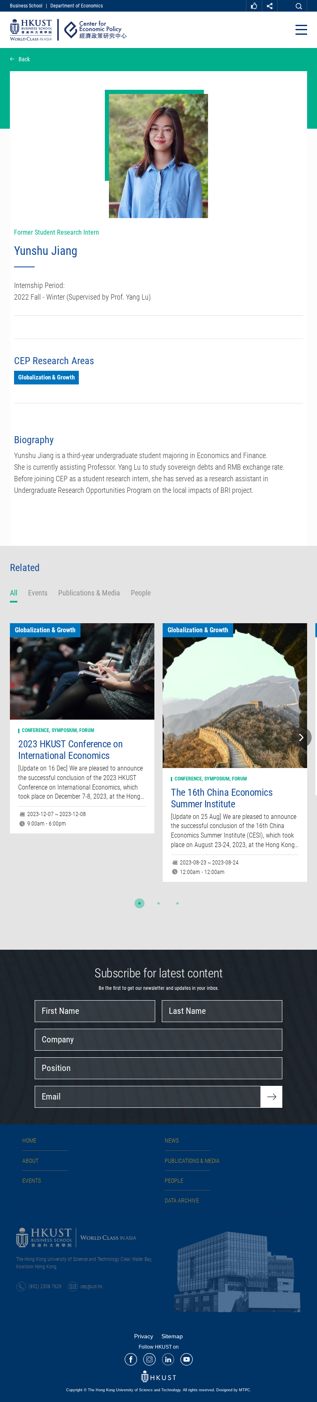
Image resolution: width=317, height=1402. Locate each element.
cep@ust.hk (91, 1286)
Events (31, 1180)
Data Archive (182, 1200)
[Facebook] (131, 1359)
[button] (139, 903)
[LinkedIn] (168, 1359)
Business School (26, 6)
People (174, 1180)
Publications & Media (192, 1160)
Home (29, 1140)
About (30, 1160)
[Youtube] (186, 1359)
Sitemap (172, 1336)
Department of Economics (76, 6)
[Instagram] (149, 1359)
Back (24, 59)
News (172, 1140)
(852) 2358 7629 (45, 1286)
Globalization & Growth (46, 377)
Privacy (143, 1336)
